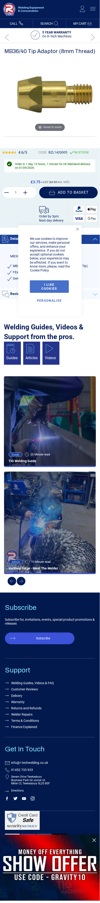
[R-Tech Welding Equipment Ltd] (22, 16)
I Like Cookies (49, 286)
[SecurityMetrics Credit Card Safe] (49, 822)
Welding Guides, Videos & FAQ (32, 683)
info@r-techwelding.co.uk (29, 763)
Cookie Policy (39, 270)
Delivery (16, 696)
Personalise (49, 300)
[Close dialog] (94, 840)
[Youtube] (24, 799)
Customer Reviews (24, 689)
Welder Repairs (21, 714)
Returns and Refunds (26, 708)
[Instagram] (33, 799)
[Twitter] (15, 799)
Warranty (18, 702)
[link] (50, 867)
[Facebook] (7, 799)
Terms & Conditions (25, 720)
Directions (17, 790)
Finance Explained (24, 727)
